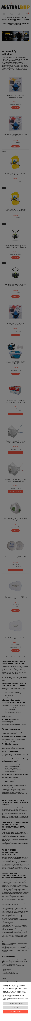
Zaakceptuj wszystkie (15, 1011)
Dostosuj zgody (15, 1007)
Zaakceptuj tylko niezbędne (16, 1003)
